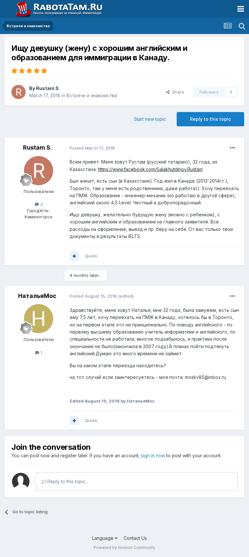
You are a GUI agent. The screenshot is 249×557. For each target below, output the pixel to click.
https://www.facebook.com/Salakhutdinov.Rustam (150, 169)
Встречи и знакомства (91, 95)
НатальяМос (37, 295)
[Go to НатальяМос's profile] (38, 318)
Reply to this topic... (67, 481)
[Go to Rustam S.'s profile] (18, 92)
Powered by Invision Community (124, 547)
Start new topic (150, 119)
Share (177, 92)
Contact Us (135, 538)
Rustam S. (48, 88)
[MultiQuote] (74, 256)
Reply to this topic (210, 119)
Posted (92, 148)
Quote (91, 255)
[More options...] (232, 148)
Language (103, 538)
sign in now (153, 455)
